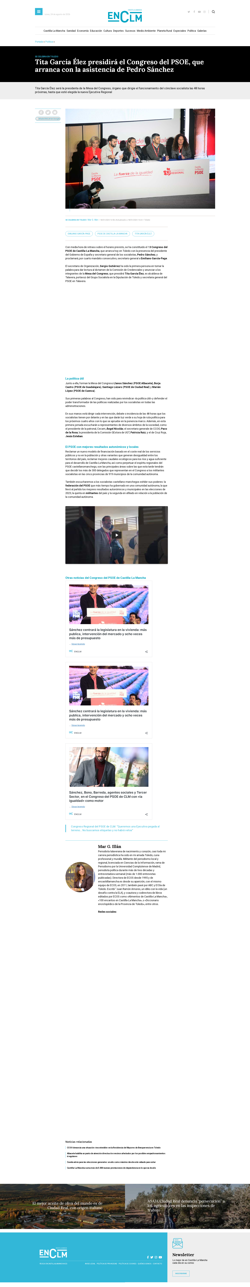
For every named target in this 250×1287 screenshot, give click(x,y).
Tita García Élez (143, 234)
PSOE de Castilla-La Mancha (112, 234)
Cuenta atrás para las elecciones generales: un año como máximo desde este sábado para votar (111, 1162)
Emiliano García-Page (79, 234)
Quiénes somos (144, 1264)
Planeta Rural (164, 30)
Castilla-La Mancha (54, 30)
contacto (157, 1264)
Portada (39, 41)
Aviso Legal (90, 1264)
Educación (96, 30)
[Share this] (41, 112)
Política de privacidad (107, 1264)
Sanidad (71, 30)
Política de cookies (127, 1264)
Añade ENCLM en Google (49, 119)
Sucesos (130, 30)
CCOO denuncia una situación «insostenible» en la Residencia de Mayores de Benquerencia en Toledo (114, 1147)
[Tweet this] (48, 112)
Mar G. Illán (93, 220)
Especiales (179, 30)
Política (192, 30)
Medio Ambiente (146, 30)
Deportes (118, 30)
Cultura (107, 30)
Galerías (202, 30)
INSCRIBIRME (181, 1274)
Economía (83, 30)
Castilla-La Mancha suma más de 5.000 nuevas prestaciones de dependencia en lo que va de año (111, 1168)
